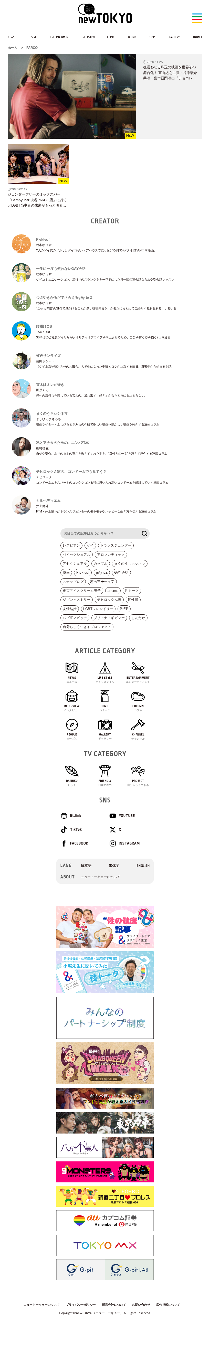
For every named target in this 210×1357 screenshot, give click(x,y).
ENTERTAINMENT (60, 37)
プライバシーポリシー (81, 1305)
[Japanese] (86, 866)
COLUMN (131, 37)
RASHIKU (72, 782)
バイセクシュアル (76, 555)
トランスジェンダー (116, 545)
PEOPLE (153, 37)
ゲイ (90, 545)
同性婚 (133, 600)
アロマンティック (111, 555)
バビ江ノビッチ (75, 618)
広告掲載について (168, 1305)
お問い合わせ (141, 1305)
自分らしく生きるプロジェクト (87, 627)
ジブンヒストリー (76, 600)
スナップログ (73, 582)
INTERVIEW (88, 37)
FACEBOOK (79, 843)
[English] (143, 866)
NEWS (11, 37)
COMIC (110, 37)
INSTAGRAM (129, 843)
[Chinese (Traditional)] (114, 866)
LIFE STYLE (32, 37)
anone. (113, 591)
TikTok (76, 829)
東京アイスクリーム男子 (82, 591)
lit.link (75, 816)
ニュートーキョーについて (100, 877)
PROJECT (138, 782)
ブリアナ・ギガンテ (109, 618)
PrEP (124, 609)
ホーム (12, 48)
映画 (66, 572)
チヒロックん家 (109, 600)
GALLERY (174, 37)
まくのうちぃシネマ (129, 563)
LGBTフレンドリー (98, 609)
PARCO (32, 48)
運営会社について (114, 1305)
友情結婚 (70, 609)
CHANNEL (197, 37)
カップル (101, 563)
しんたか (138, 618)
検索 (144, 533)
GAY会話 (121, 572)
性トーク (132, 591)
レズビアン (71, 545)
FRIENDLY (105, 782)
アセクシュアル (75, 563)
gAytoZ (102, 572)
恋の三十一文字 (102, 582)
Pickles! (82, 572)
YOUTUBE (127, 816)
